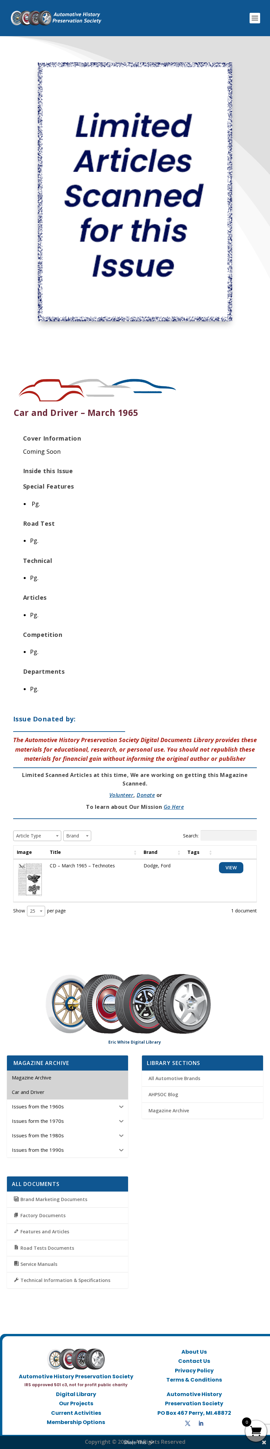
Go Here (174, 806)
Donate (146, 795)
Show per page (39, 910)
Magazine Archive (168, 1110)
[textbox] (31, 836)
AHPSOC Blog (163, 1094)
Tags (193, 852)
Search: (191, 836)
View (231, 867)
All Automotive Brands (174, 1078)
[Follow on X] (187, 1423)
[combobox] (37, 836)
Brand (150, 852)
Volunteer (121, 795)
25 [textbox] (32, 911)
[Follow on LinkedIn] (201, 1423)
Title (55, 852)
